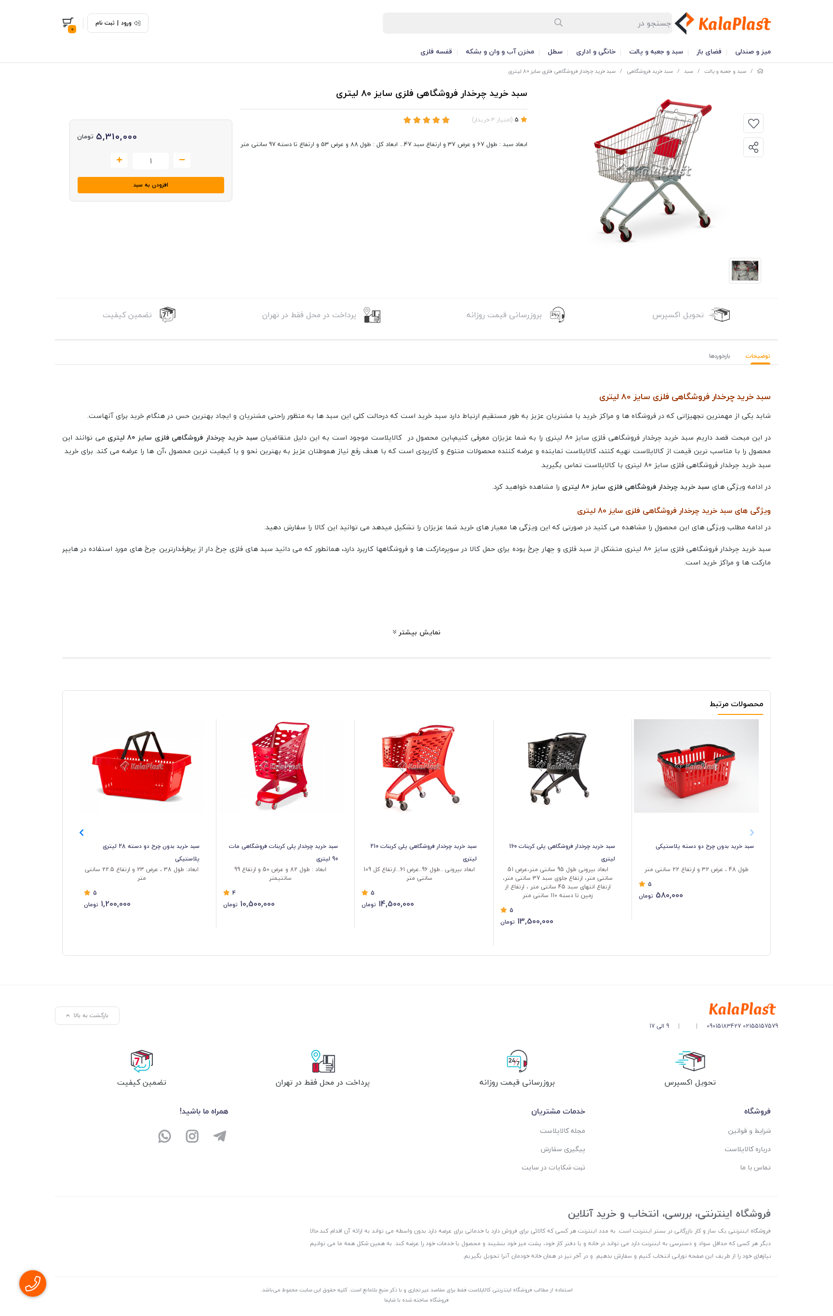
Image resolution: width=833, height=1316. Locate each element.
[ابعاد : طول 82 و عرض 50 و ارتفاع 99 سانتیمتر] (280, 766)
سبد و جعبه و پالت (656, 51)
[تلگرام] (219, 1137)
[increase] (119, 160)
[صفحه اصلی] (760, 71)
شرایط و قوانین (749, 1131)
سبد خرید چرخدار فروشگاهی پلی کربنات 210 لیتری (423, 852)
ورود (126, 23)
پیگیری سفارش (563, 1149)
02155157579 (760, 1026)
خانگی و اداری (596, 51)
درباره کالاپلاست (748, 1149)
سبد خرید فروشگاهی (650, 71)
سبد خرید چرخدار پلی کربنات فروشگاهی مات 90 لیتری (283, 852)
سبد (688, 71)
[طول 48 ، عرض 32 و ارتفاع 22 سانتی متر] (696, 766)
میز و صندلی (753, 51)
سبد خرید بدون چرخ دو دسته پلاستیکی (705, 846)
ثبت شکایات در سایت (553, 1167)
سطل (555, 51)
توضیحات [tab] (758, 356)
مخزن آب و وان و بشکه (500, 51)
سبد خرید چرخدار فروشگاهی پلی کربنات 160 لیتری (562, 852)
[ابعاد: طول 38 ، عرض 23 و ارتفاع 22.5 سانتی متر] (141, 766)
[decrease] (182, 160)
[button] (81, 832)
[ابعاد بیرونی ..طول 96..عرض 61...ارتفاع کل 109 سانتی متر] (419, 766)
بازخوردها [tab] (719, 356)
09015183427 (724, 1026)
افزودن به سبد (150, 185)
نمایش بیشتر (418, 632)
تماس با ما (755, 1167)
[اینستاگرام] (193, 1137)
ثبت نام (105, 23)
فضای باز (709, 51)
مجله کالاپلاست (562, 1131)
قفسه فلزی (436, 51)
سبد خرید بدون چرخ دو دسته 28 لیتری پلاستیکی (151, 852)
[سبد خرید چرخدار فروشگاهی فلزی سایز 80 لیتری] (713, 1009)
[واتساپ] (165, 1137)
